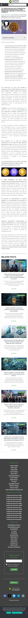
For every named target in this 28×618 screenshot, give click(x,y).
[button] (1, 5)
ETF (25, 154)
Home (2, 14)
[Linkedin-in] (18, 595)
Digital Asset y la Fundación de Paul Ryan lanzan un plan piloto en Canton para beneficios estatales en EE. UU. (14, 438)
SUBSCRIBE (14, 569)
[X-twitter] (9, 595)
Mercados (7, 14)
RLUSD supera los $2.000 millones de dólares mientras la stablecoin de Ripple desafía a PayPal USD (14, 341)
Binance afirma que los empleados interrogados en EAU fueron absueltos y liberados (14, 406)
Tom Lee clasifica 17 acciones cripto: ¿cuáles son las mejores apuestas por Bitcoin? (14, 374)
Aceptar (8, 612)
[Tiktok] (23, 595)
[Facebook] (5, 595)
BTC (7, 96)
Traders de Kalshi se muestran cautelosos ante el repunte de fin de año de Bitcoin (14, 309)
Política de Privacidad (10, 605)
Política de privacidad (17, 612)
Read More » (14, 288)
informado (22, 110)
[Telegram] (14, 595)
